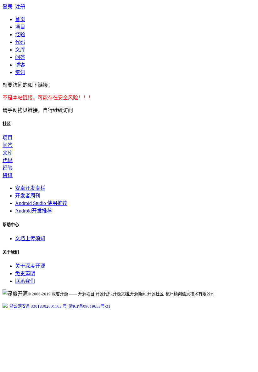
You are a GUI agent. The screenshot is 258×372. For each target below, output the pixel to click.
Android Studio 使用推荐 (41, 203)
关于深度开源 (30, 266)
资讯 (20, 72)
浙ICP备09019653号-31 (89, 306)
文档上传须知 (30, 238)
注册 (20, 6)
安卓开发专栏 (30, 188)
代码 (20, 42)
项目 (20, 27)
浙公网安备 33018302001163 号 (37, 306)
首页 (20, 19)
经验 (20, 34)
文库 (20, 49)
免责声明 (25, 273)
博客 (20, 64)
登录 (8, 6)
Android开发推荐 (33, 210)
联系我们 (25, 281)
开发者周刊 (27, 195)
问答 (20, 57)
